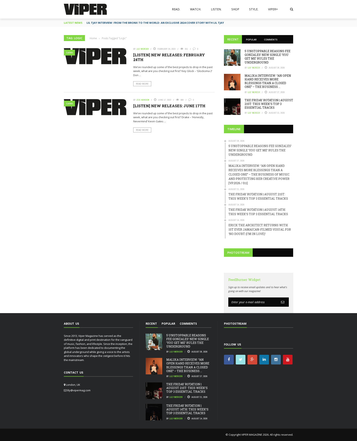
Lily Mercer (142, 48)
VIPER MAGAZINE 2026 (255, 434)
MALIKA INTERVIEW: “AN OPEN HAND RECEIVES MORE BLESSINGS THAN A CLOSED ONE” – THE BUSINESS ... (268, 81)
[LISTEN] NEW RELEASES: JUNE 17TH (169, 105)
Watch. (195, 9)
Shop (235, 9)
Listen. (216, 9)
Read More (142, 83)
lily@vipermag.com (78, 390)
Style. (253, 9)
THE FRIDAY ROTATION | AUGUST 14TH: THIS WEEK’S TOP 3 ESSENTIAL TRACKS (187, 409)
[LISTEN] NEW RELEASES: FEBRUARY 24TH (169, 57)
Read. (176, 9)
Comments (270, 39)
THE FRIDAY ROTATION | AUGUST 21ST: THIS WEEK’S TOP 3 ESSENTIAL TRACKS (269, 104)
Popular (251, 39)
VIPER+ (273, 9)
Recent (233, 39)
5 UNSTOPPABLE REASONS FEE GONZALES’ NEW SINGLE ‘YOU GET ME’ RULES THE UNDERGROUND (267, 56)
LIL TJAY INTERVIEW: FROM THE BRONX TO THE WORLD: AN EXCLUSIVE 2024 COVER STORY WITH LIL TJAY (155, 23)
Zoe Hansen (142, 99)
